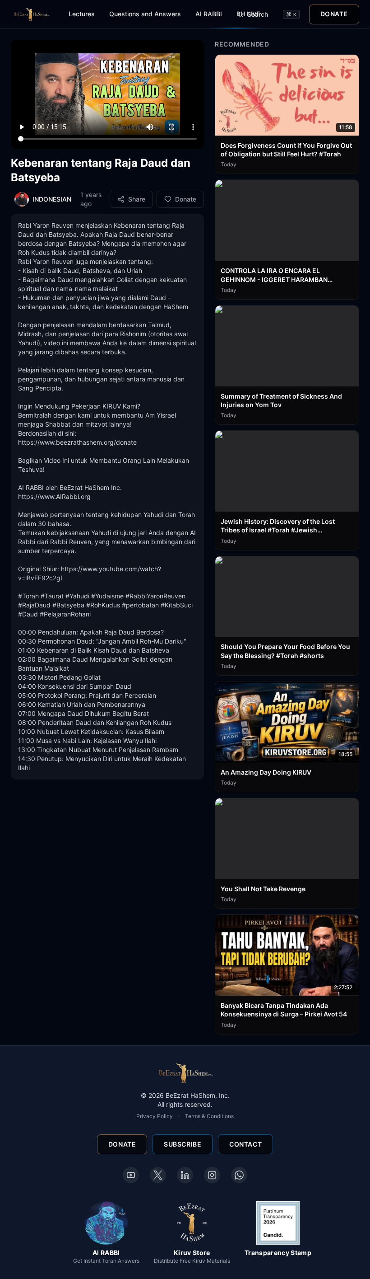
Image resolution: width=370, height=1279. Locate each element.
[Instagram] (212, 1175)
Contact (245, 1144)
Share (136, 199)
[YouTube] (131, 1175)
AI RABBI (208, 14)
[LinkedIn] (185, 1175)
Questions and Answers (145, 14)
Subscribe (182, 1144)
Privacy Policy (154, 1116)
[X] (158, 1175)
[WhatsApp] (239, 1175)
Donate (334, 14)
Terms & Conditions (209, 1116)
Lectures (82, 14)
